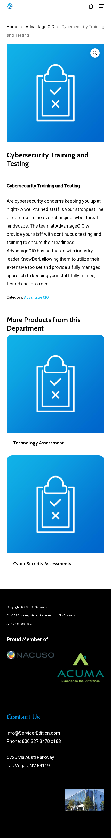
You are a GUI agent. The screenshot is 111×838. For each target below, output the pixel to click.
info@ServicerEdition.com (33, 733)
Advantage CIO (40, 26)
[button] (101, 6)
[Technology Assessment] (55, 383)
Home (12, 26)
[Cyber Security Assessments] (55, 504)
